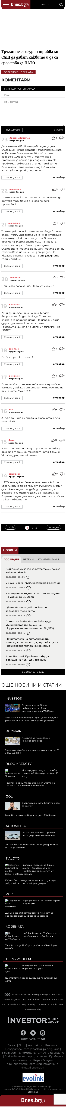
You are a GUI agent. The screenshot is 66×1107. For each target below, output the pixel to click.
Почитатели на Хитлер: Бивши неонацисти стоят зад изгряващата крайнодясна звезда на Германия (32, 642)
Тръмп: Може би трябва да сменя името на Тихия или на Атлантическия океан (30, 784)
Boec (61, 1004)
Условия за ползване (45, 1049)
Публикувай (13, 129)
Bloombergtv (19, 764)
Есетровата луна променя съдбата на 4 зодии (37, 967)
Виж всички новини (33, 672)
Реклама (51, 1045)
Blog (23, 1004)
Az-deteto (15, 1004)
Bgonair (13, 731)
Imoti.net (58, 999)
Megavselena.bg (33, 1009)
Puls (10, 894)
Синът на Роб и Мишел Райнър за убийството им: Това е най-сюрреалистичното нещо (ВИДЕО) (30, 625)
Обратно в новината (18, 72)
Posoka (54, 1004)
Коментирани (48, 559)
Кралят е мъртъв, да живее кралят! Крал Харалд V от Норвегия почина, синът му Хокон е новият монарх (29, 869)
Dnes (23, 994)
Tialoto (13, 858)
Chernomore (43, 1004)
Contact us (33, 1092)
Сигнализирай (12, 177)
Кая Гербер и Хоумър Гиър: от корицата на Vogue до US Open (33, 595)
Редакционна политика (19, 1052)
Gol (9, 796)
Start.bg (31, 1004)
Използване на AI (32, 1067)
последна (53, 527)
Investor (14, 699)
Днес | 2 (45, 5)
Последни (11, 559)
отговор (59, 177)
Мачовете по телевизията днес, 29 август (30, 815)
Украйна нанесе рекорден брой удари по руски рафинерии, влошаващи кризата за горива (31, 719)
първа (10, 527)
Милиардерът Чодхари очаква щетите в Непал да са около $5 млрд (40, 773)
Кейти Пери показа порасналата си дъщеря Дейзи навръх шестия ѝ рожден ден (30, 882)
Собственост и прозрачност (26, 1056)
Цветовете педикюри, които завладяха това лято (26, 609)
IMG (8, 994)
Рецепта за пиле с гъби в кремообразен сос (36, 739)
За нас (12, 1045)
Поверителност (17, 1049)
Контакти (35, 1045)
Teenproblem (18, 959)
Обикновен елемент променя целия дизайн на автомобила (38, 834)
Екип (21, 1045)
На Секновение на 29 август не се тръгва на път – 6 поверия (41, 934)
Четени (28, 559)
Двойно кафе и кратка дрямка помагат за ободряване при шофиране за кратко (29, 914)
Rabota (5, 1004)
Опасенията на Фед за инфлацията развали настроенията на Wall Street (38, 708)
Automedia (16, 826)
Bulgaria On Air (49, 994)
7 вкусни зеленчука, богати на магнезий (33, 583)
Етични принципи (51, 1052)
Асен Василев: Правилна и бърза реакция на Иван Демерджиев (27, 658)
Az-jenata (15, 927)
